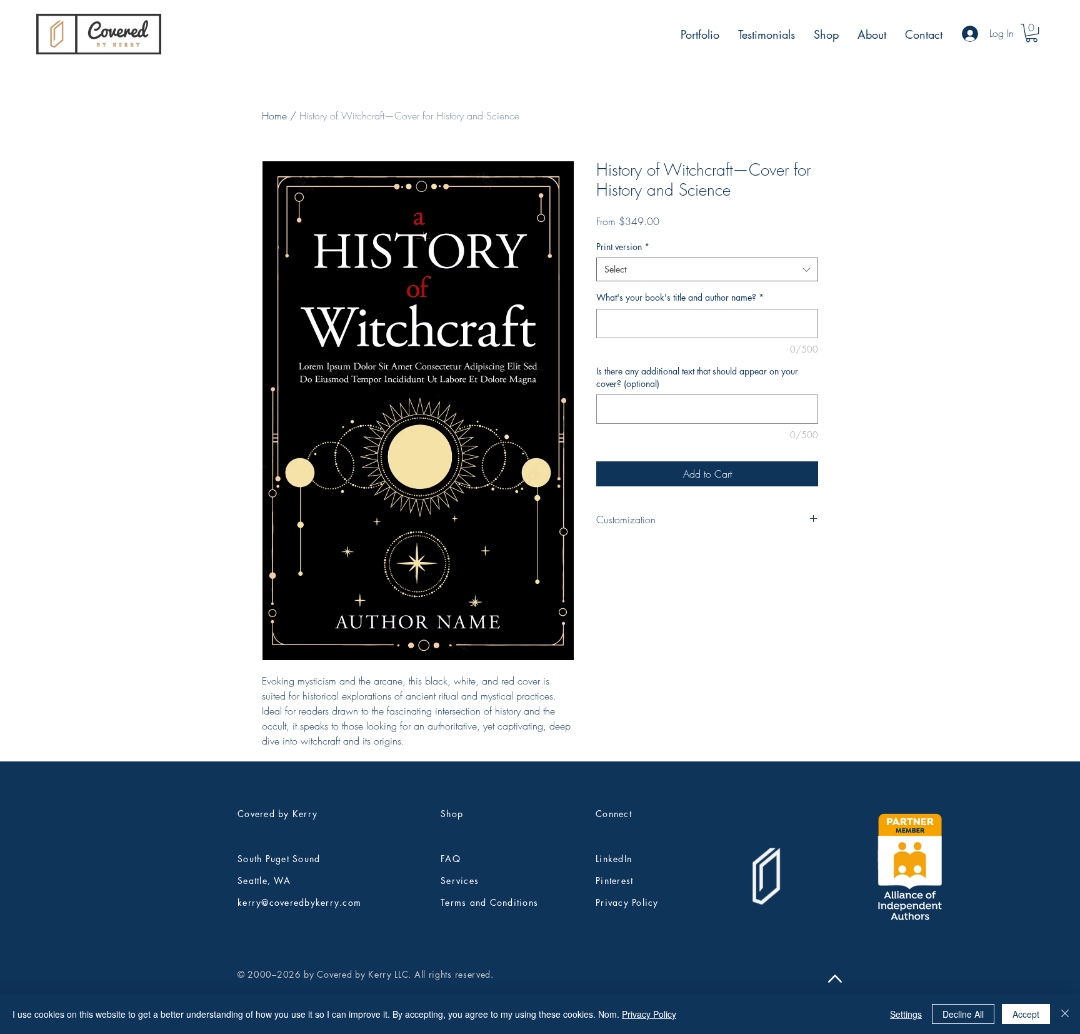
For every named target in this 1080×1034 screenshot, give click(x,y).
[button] (1031, 33)
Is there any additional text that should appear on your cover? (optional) (697, 377)
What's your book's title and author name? (680, 297)
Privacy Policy (649, 1014)
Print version (622, 247)
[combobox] (707, 269)
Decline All (963, 1014)
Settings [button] (906, 1014)
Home (274, 116)
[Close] (1065, 1014)
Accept (1025, 1014)
